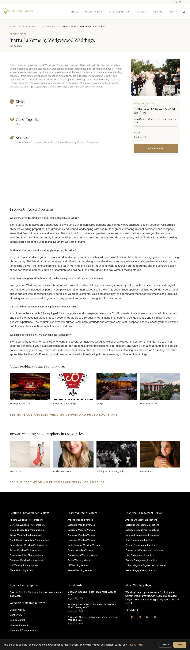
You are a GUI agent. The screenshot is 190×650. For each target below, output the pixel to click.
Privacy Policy (135, 644)
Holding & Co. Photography (110, 471)
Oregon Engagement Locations (141, 545)
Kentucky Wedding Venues (81, 535)
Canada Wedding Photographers (26, 555)
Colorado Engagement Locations (142, 529)
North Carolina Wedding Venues (84, 545)
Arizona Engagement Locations (141, 519)
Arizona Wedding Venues (80, 519)
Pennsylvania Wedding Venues (83, 555)
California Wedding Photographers (27, 524)
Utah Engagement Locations (139, 555)
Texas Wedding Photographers (25, 550)
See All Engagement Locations (141, 570)
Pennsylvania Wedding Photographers (29, 545)
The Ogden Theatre (20, 403)
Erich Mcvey (16, 471)
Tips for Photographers (31, 592)
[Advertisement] (155, 181)
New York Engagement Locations (142, 535)
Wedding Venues (28, 26)
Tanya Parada (146, 471)
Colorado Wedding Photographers (27, 529)
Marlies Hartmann (62, 471)
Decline (165, 644)
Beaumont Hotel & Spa (64, 403)
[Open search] (183, 12)
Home (74, 12)
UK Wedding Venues (78, 565)
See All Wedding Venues (80, 570)
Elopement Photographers (23, 630)
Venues (141, 12)
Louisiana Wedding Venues (81, 540)
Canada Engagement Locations (141, 560)
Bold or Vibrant (17, 619)
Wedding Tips (93, 12)
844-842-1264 (140, 137)
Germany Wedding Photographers (27, 560)
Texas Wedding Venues (80, 560)
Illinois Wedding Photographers (25, 535)
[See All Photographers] (22, 570)
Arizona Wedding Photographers (26, 519)
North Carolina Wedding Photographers (30, 540)
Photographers (119, 12)
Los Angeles (48, 26)
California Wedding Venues (81, 524)
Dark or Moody (17, 609)
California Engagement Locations (142, 524)
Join (172, 12)
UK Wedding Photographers (24, 565)
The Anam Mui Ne (148, 403)
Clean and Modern (19, 625)
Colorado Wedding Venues (81, 529)
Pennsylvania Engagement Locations (144, 550)
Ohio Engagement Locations (139, 540)
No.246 (99, 403)
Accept (179, 644)
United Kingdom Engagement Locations (145, 565)
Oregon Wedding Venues (80, 550)
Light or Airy (16, 614)
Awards (158, 12)
